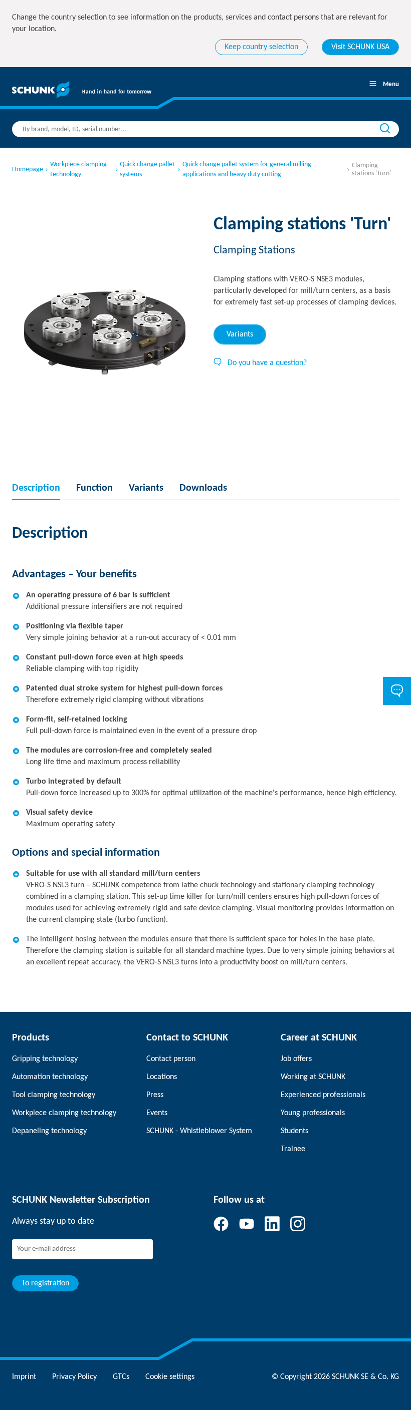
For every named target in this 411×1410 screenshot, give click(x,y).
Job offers (296, 1059)
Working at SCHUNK (313, 1077)
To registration (45, 1283)
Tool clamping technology (53, 1095)
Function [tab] (94, 488)
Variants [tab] (240, 334)
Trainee (293, 1149)
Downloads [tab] (203, 488)
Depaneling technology (49, 1131)
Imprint (24, 1377)
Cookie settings (169, 1377)
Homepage (27, 169)
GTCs (121, 1377)
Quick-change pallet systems (147, 169)
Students (294, 1131)
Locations (161, 1077)
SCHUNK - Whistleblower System (199, 1131)
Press (154, 1095)
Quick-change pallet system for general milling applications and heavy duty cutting (246, 169)
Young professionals (313, 1113)
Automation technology (50, 1077)
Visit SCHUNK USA (360, 47)
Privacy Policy (74, 1377)
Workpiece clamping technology (78, 169)
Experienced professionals (323, 1095)
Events (156, 1113)
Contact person (170, 1059)
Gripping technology (45, 1059)
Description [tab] (36, 488)
